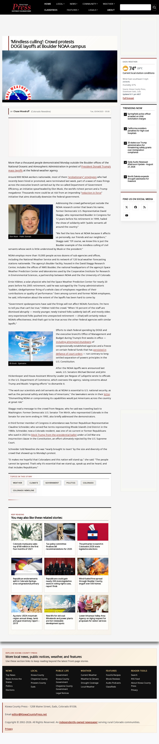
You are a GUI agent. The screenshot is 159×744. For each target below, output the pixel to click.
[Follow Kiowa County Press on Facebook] (136, 207)
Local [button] (59, 3)
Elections (10, 689)
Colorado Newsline (23, 490)
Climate (34, 483)
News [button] (73, 3)
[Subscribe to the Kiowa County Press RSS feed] (144, 207)
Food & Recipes (113, 675)
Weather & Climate (90, 678)
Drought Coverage (89, 682)
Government (52, 483)
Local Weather (87, 686)
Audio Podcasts (113, 682)
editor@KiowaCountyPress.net (29, 714)
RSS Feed (135, 678)
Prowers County (38, 682)
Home (47, 3)
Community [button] (89, 3)
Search (134, 675)
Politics (9, 685)
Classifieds (50, 9)
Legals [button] (92, 9)
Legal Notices (62, 693)
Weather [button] (108, 3)
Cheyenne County (39, 678)
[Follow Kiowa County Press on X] (127, 207)
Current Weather (89, 675)
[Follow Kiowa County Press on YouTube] (127, 215)
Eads (33, 686)
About (111, 9)
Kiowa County (37, 675)
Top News (10, 675)
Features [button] (72, 9)
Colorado (88, 483)
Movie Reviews (113, 678)
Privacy (134, 689)
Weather (17, 483)
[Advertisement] (59, 137)
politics (70, 483)
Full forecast (128, 98)
